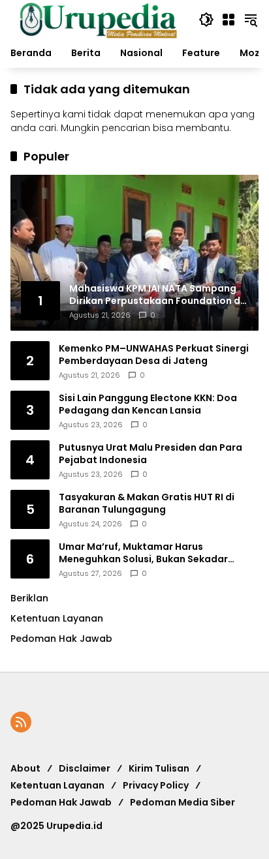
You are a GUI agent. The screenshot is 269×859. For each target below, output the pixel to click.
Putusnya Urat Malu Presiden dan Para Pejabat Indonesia (150, 454)
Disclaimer (84, 768)
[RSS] (20, 722)
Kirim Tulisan (159, 768)
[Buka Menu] (228, 19)
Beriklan (29, 598)
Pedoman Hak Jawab (61, 802)
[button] (206, 19)
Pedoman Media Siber (182, 802)
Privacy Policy (156, 785)
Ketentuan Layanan (56, 618)
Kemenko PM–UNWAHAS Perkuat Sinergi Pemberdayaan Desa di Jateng (154, 355)
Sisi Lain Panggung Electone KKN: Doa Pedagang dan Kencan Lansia (148, 404)
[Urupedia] (97, 18)
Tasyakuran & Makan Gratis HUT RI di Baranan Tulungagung (146, 504)
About (25, 768)
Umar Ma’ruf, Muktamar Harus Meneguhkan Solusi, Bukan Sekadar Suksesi (143, 553)
